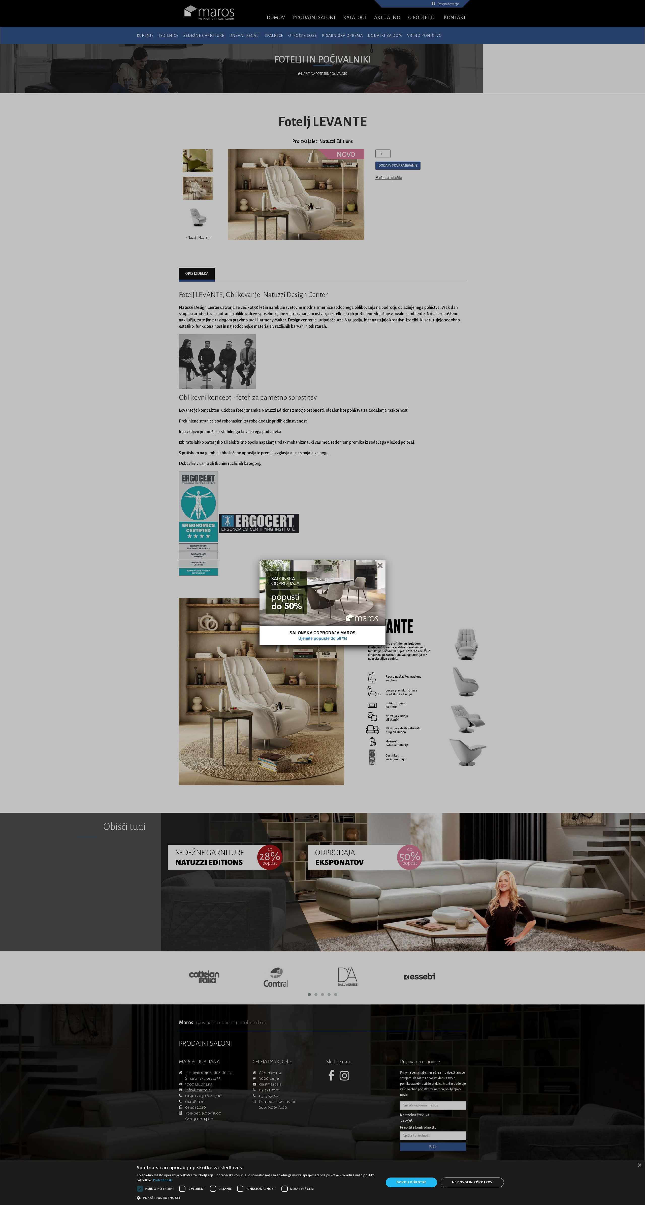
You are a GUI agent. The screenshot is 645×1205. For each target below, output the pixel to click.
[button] (256, 1198)
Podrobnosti (162, 1180)
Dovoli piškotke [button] (411, 1182)
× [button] (639, 1165)
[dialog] (322, 1182)
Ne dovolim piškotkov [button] (472, 1182)
